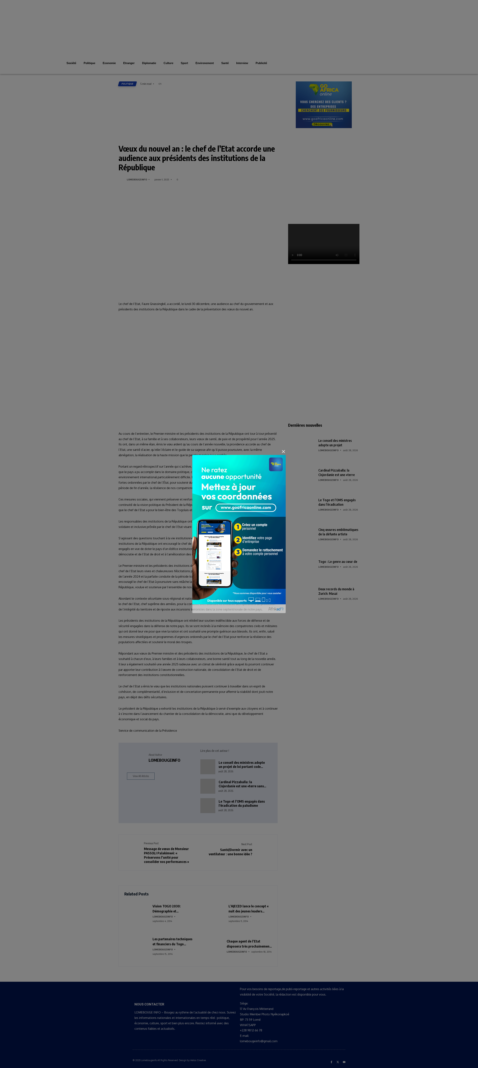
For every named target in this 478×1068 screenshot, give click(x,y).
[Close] (283, 451)
